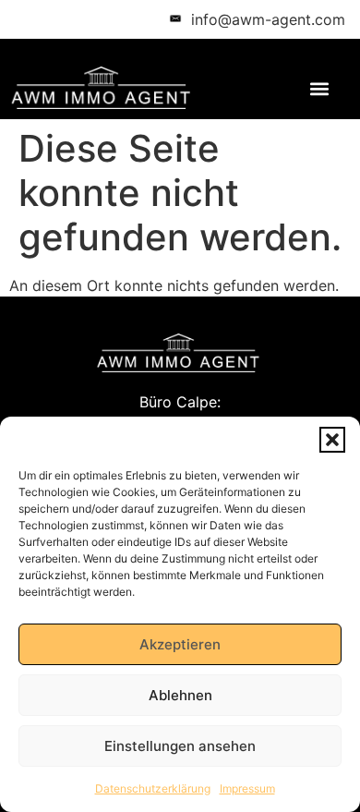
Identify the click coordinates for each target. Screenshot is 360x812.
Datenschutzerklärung (152, 788)
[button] (332, 439)
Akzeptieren (180, 644)
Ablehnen (180, 695)
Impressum (247, 788)
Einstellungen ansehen (180, 746)
